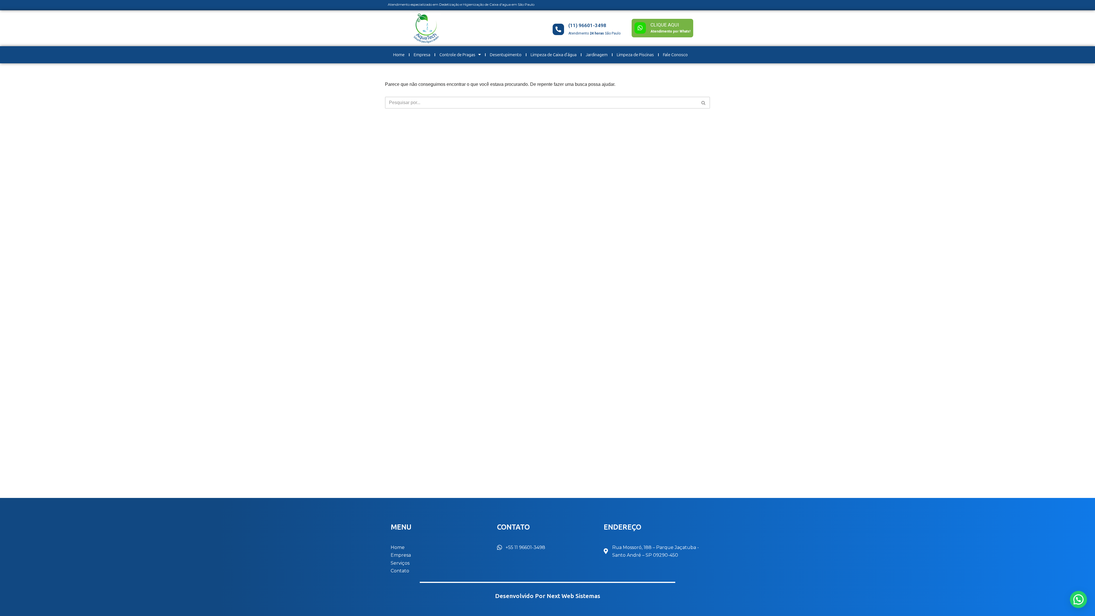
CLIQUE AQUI (664, 25)
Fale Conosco (675, 54)
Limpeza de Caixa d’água (554, 54)
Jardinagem (597, 54)
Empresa (422, 54)
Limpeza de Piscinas (635, 54)
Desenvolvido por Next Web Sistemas (547, 595)
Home (399, 54)
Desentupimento (506, 54)
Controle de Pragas (457, 54)
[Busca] (703, 103)
